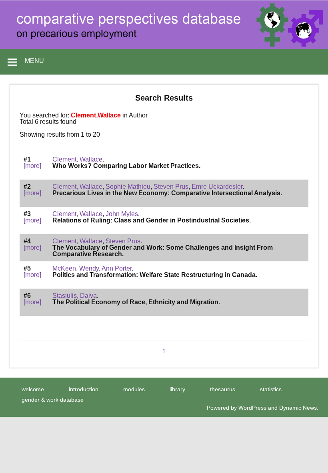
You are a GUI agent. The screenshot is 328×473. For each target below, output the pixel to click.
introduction (83, 389)
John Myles (122, 213)
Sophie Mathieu (128, 186)
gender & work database (53, 399)
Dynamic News (298, 407)
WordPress (252, 407)
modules (134, 389)
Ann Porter (117, 268)
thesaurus (222, 389)
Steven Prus (171, 186)
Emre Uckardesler (217, 186)
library (177, 389)
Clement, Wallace (77, 159)
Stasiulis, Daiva (74, 295)
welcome (33, 389)
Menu (34, 60)
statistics (271, 389)
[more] (32, 165)
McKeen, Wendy (75, 268)
